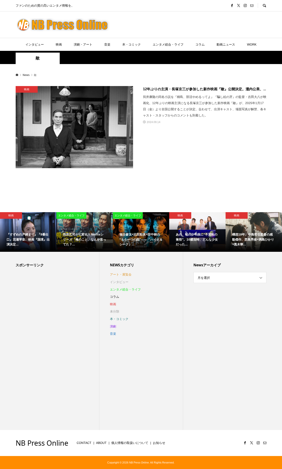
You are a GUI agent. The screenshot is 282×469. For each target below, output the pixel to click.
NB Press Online (42, 443)
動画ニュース (226, 44)
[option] (28, 232)
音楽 (107, 44)
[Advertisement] (47, 348)
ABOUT (101, 443)
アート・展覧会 (121, 274)
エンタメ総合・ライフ (168, 44)
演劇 (113, 326)
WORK (251, 44)
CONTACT (84, 443)
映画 (59, 44)
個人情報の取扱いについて (129, 443)
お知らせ (159, 443)
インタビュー (34, 44)
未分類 (114, 311)
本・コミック (131, 44)
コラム (200, 44)
